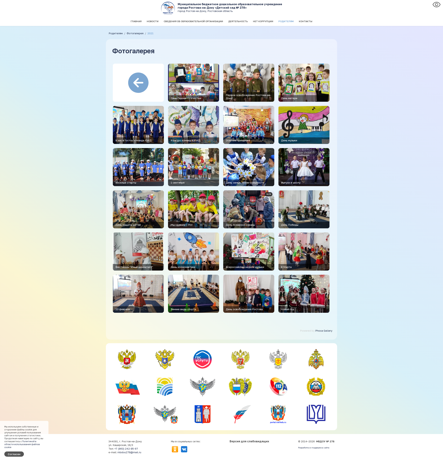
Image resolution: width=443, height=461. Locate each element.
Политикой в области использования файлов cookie (22, 444)
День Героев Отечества (186, 98)
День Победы (289, 224)
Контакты (305, 21)
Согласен (14, 454)
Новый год (287, 309)
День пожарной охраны (240, 224)
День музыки (289, 140)
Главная (136, 21)
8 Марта (286, 266)
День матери (289, 98)
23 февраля (122, 309)
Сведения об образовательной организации (193, 21)
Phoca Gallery (323, 330)
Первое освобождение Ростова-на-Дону (248, 96)
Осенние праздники (238, 140)
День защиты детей (128, 224)
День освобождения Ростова (244, 309)
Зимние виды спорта (183, 309)
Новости (153, 21)
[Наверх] (437, 455)
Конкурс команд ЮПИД (185, 140)
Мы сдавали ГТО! (181, 224)
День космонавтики (183, 266)
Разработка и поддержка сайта (313, 447)
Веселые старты (125, 182)
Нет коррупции (263, 21)
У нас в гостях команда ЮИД (133, 140)
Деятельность (238, 21)
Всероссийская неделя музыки (245, 266)
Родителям (286, 21)
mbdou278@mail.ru (129, 452)
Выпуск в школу (290, 182)
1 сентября (177, 182)
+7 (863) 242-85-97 (126, 448)
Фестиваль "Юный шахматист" (134, 266)
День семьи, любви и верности (245, 182)
